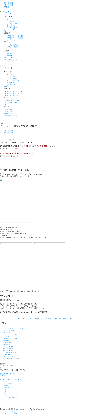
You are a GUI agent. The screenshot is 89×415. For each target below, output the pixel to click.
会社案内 (6, 395)
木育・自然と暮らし (9, 331)
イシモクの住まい (12, 21)
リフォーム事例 (12, 47)
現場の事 (6, 341)
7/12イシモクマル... (26, 318)
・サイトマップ (8, 411)
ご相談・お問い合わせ (10, 60)
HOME (5, 381)
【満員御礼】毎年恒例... (62, 318)
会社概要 (10, 54)
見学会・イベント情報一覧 (43, 318)
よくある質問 (11, 29)
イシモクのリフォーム (14, 45)
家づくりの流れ (12, 27)
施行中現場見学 (8, 132)
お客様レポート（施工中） (15, 36)
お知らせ (6, 337)
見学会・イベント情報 (10, 339)
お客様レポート (8, 387)
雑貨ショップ (7, 58)
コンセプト (10, 19)
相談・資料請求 (8, 130)
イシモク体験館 (12, 23)
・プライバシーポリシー (11, 413)
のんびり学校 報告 (9, 352)
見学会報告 (6, 345)
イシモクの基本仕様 (13, 358)
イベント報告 (7, 343)
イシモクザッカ (8, 347)
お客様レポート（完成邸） (15, 38)
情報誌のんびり (8, 350)
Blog (5, 49)
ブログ (5, 391)
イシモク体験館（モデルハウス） (13, 329)
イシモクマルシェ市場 (10, 335)
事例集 (5, 31)
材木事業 (10, 56)
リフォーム (6, 389)
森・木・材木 (7, 333)
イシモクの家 (7, 383)
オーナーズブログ (12, 40)
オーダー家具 (7, 354)
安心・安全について (13, 25)
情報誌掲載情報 (8, 348)
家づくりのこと (8, 356)
